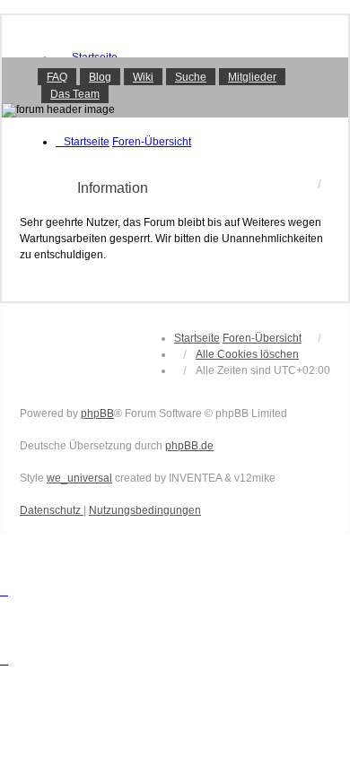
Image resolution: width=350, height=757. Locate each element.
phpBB (97, 413)
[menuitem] (51, 510)
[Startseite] (175, 87)
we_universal (79, 478)
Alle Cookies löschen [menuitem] (247, 354)
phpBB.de (189, 445)
